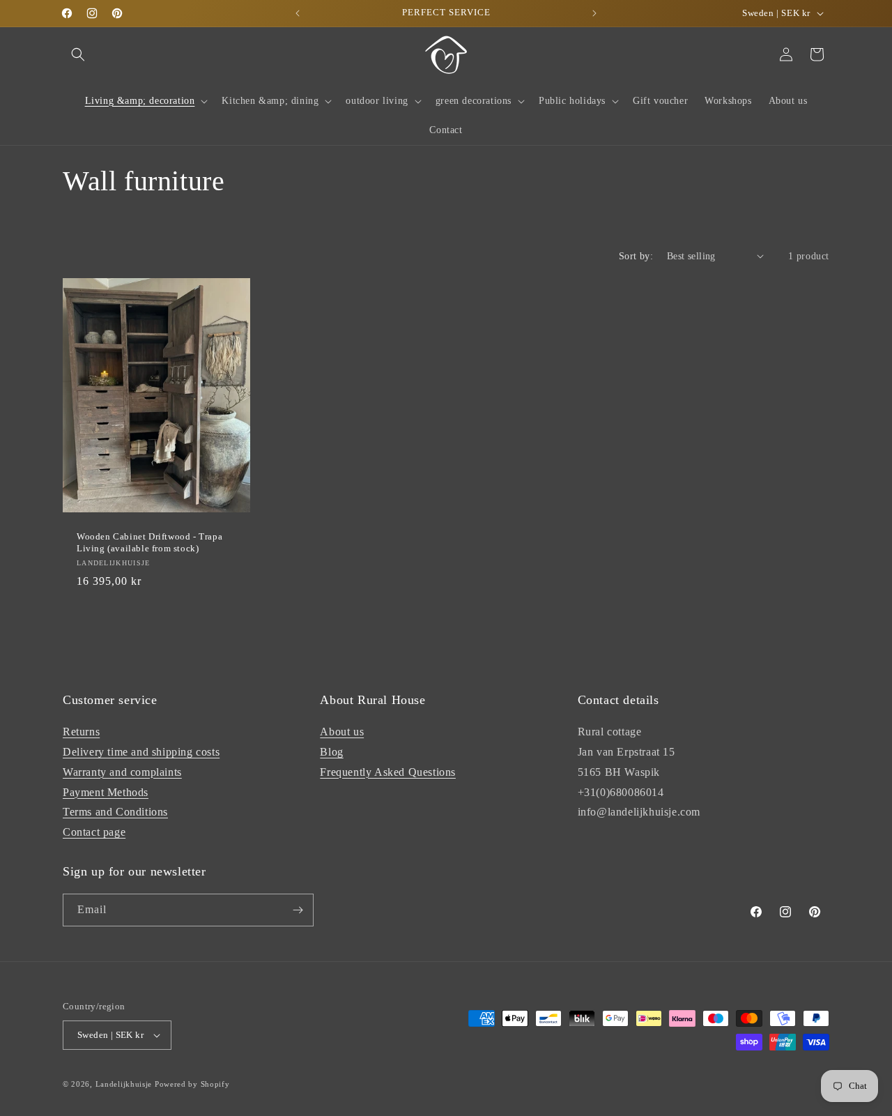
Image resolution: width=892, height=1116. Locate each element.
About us (342, 731)
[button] (78, 54)
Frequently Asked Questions (388, 772)
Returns (81, 731)
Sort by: (636, 256)
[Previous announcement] (297, 13)
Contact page (94, 832)
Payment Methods (105, 792)
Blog (331, 752)
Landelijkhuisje (124, 1084)
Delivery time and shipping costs (141, 752)
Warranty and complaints (122, 772)
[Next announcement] (594, 13)
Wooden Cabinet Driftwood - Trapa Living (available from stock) (149, 542)
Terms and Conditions (115, 812)
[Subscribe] (297, 910)
